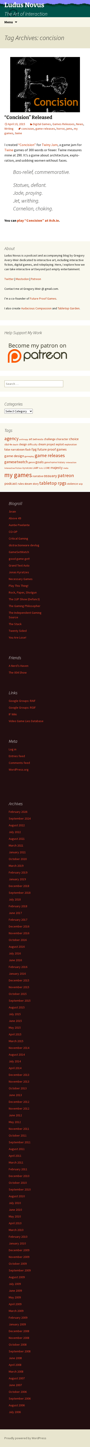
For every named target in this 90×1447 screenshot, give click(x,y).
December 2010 (19, 1176)
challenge (49, 439)
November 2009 (19, 1257)
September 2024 (20, 818)
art (30, 439)
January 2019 (17, 879)
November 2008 (19, 1338)
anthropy (23, 439)
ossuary (50, 475)
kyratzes (27, 467)
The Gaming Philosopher (24, 606)
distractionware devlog (24, 545)
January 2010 (17, 1243)
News (79, 124)
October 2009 (18, 1264)
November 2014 (19, 1048)
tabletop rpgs (52, 483)
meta (65, 468)
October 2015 (18, 994)
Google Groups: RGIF (22, 707)
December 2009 (19, 1250)
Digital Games (42, 124)
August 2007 (17, 1378)
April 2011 (15, 1156)
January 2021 (17, 852)
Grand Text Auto (19, 565)
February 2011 (18, 1169)
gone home (50, 462)
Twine (8, 150)
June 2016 (15, 960)
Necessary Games (21, 579)
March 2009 (16, 1311)
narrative (38, 476)
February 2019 (18, 872)
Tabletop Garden (69, 308)
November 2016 (19, 933)
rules (21, 484)
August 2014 (17, 1054)
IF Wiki (13, 714)
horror (61, 129)
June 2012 (15, 1115)
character (62, 439)
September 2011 (20, 1142)
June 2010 (15, 1210)
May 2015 (15, 1027)
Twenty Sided (18, 631)
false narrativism (14, 449)
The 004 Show (18, 672)
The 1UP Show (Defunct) (24, 599)
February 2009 (18, 1318)
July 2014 (15, 1061)
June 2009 (15, 1291)
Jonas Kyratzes (19, 572)
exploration (70, 444)
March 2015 (16, 1041)
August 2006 (17, 1405)
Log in (12, 749)
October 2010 (18, 1183)
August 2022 (17, 825)
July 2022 (15, 832)
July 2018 (15, 899)
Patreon (36, 279)
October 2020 (18, 859)
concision (27, 129)
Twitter (9, 279)
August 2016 (17, 947)
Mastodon (22, 279)
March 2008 (16, 1371)
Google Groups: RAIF (22, 701)
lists (41, 468)
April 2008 (15, 1365)
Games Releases (63, 124)
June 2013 (15, 1095)
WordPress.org (19, 769)
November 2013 (19, 1081)
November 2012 (19, 1108)
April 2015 (15, 1034)
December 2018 (19, 886)
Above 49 (15, 518)
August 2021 (17, 839)
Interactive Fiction (13, 468)
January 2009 (17, 1324)
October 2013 (18, 1088)
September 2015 (20, 1001)
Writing (9, 129)
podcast (10, 483)
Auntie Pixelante (19, 525)
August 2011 (17, 1149)
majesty (56, 467)
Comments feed (19, 763)
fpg (34, 449)
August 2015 (17, 1007)
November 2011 (19, 1129)
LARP (35, 467)
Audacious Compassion (36, 308)
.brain (12, 511)
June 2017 (15, 913)
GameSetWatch (19, 552)
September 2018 (20, 893)
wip (81, 483)
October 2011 (18, 1135)
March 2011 (16, 1162)
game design (14, 455)
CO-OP (13, 532)
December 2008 (19, 1331)
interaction (71, 462)
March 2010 (16, 1230)
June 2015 (15, 1021)
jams (69, 129)
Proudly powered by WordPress (25, 1438)
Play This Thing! (18, 586)
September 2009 (20, 1270)
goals (39, 461)
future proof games (52, 449)
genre (31, 462)
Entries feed (17, 756)
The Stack (15, 624)
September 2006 (20, 1398)
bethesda (38, 439)
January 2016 (17, 974)
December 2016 (19, 926)
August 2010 (17, 1196)
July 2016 (15, 953)
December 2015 (19, 980)
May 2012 (15, 1122)
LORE (47, 467)
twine (18, 133)
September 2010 (20, 1189)
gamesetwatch (16, 461)
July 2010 (15, 1203)
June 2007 (15, 1385)
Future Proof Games (43, 298)
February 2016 (18, 967)
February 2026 (18, 812)
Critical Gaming (18, 538)
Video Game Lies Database (26, 721)
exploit (60, 444)
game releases (45, 129)
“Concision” (27, 145)
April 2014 (15, 1068)
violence (72, 484)
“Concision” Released (28, 117)
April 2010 (15, 1223)
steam (28, 484)
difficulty (33, 444)
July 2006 (15, 1412)
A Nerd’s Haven (18, 666)
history (61, 462)
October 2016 (18, 940)
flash (28, 449)
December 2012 (19, 1102)
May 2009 (15, 1297)
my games (18, 475)
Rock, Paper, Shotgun (23, 592)
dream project (46, 444)
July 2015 (15, 1014)
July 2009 (15, 1284)
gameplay (29, 456)
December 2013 (19, 1075)
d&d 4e (8, 444)
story (36, 484)
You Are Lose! (17, 637)
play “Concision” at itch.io (38, 220)
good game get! (19, 559)
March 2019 (16, 866)
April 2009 (15, 1304)
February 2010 (18, 1237)
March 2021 (16, 845)
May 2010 (15, 1216)
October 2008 (18, 1344)
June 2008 (15, 1358)
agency (11, 438)
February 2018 (18, 906)
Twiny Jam (50, 145)
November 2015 (19, 987)
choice (74, 439)
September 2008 (20, 1351)
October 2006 (18, 1392)
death (15, 444)
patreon (66, 475)
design (23, 444)
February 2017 (18, 920)
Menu (8, 22)
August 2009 (17, 1277)
